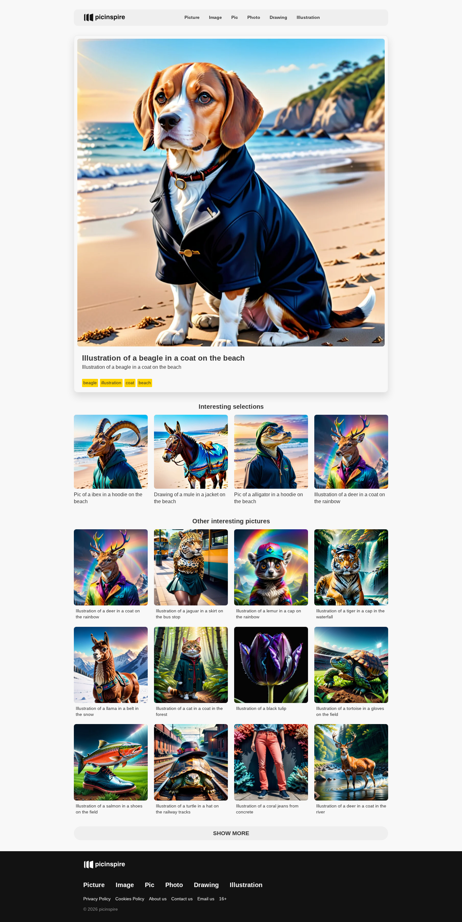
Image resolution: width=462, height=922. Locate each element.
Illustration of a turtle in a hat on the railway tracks (187, 809)
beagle (90, 382)
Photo (253, 17)
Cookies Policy (129, 898)
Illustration (308, 17)
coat (130, 382)
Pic (234, 17)
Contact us (182, 898)
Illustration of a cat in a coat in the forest (189, 711)
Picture (192, 17)
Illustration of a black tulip (261, 708)
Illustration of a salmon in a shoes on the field (109, 809)
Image (215, 17)
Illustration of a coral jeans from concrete (267, 809)
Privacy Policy (97, 898)
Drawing (278, 17)
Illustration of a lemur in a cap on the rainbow (268, 614)
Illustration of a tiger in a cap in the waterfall (350, 614)
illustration (111, 382)
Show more (231, 833)
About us (158, 898)
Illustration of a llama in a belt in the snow (107, 711)
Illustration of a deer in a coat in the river (351, 809)
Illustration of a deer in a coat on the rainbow (108, 614)
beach (145, 382)
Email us (205, 898)
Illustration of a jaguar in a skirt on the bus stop (189, 614)
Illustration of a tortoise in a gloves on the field (350, 711)
